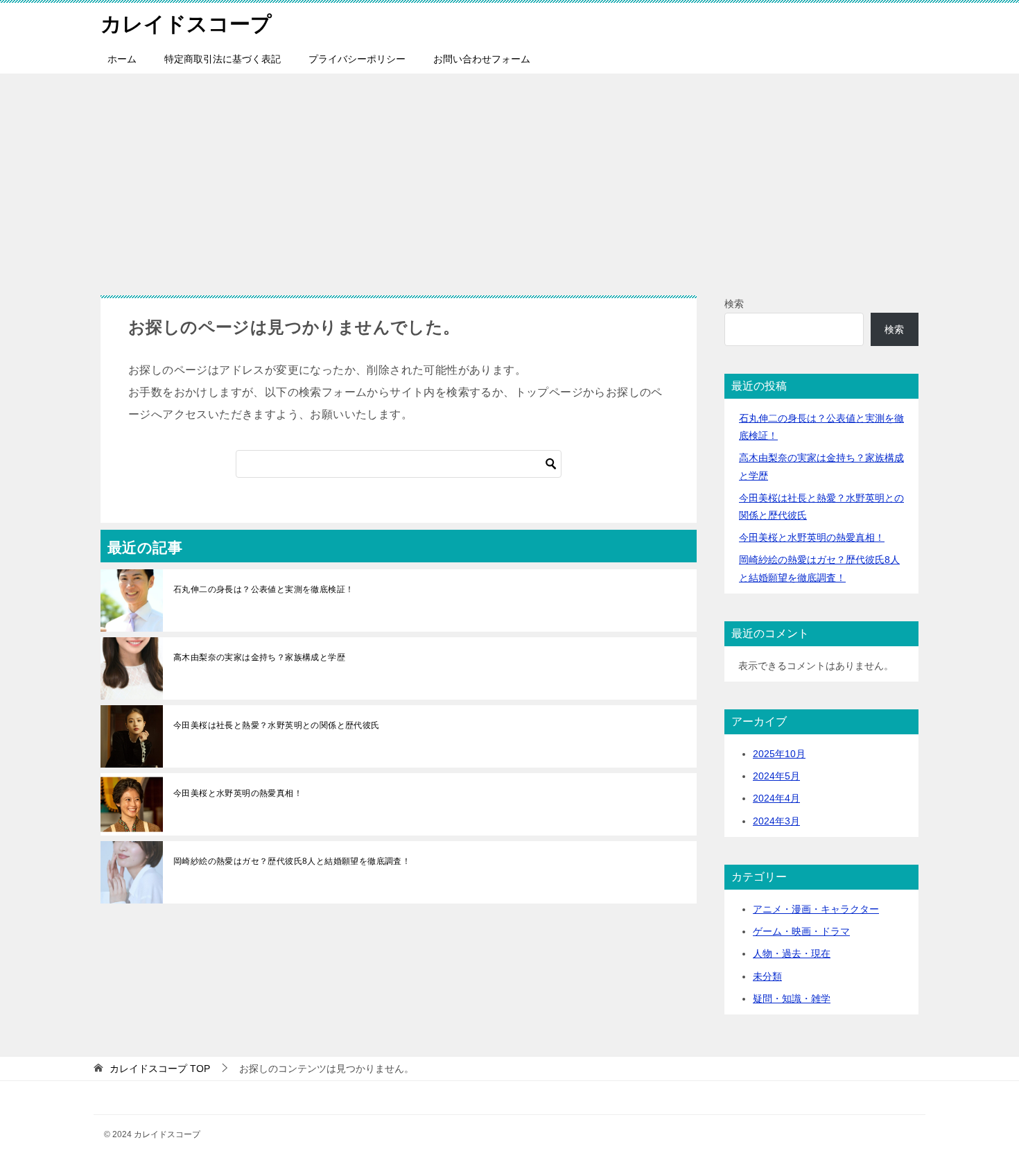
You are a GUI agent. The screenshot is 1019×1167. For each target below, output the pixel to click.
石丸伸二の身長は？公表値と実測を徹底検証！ (263, 589)
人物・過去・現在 (791, 953)
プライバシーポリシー (357, 58)
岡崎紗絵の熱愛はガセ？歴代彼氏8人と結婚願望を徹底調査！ (291, 861)
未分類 (767, 976)
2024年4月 (776, 798)
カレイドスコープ (186, 23)
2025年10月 (779, 753)
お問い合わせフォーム (481, 58)
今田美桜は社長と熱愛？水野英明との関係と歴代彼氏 (276, 725)
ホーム (122, 58)
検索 (734, 303)
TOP (160, 1068)
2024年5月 (776, 775)
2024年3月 (776, 821)
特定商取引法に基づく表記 (222, 58)
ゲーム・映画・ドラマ (801, 931)
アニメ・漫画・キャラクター (816, 909)
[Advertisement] (509, 177)
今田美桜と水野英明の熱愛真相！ (237, 793)
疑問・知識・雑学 (791, 998)
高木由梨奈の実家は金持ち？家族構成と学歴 (259, 657)
